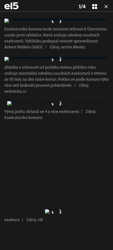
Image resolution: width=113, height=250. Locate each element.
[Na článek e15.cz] (11, 5)
